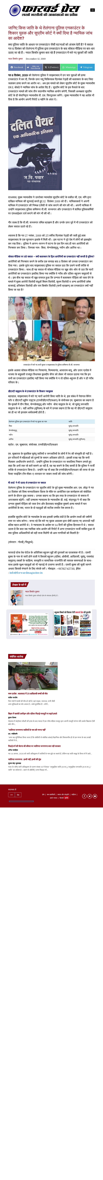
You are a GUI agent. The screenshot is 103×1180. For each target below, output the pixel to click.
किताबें (61, 798)
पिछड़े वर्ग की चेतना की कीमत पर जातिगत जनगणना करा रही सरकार (34, 746)
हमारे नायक (53, 798)
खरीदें (66, 798)
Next (48, 623)
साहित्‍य (73, 795)
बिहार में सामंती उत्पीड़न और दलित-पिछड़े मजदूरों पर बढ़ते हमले (32, 713)
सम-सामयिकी (51, 795)
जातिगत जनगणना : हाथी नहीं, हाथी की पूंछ (24, 759)
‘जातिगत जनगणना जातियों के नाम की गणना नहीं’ (27, 729)
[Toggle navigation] (92, 10)
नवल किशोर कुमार (15, 58)
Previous (9, 623)
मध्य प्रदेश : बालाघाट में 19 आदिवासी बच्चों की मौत (28, 693)
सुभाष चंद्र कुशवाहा (14, 763)
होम (43, 795)
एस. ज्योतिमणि (12, 733)
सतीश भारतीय (12, 697)
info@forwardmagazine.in (26, 572)
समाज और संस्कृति (63, 795)
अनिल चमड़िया (13, 750)
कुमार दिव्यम (12, 717)
